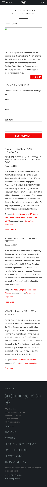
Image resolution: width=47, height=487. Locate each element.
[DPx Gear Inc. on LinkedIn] (38, 396)
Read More (9, 229)
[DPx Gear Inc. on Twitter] (8, 396)
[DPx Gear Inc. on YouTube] (20, 396)
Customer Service (16, 450)
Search (9, 426)
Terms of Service (15, 462)
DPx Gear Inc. (16, 475)
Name (8, 99)
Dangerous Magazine (28, 362)
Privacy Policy (14, 456)
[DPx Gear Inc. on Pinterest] (26, 396)
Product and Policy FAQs (20, 444)
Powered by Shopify (13, 478)
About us (10, 432)
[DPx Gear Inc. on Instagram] (32, 396)
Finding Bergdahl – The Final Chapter (21, 239)
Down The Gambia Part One (20, 311)
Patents (10, 438)
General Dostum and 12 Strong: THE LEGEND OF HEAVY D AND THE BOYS (23, 159)
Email (8, 109)
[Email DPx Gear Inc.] (8, 402)
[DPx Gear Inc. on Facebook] (14, 396)
